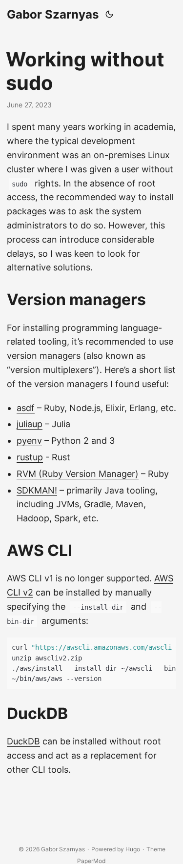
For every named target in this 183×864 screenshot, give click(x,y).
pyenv (29, 440)
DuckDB (23, 741)
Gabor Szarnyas (53, 14)
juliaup (29, 424)
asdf (26, 408)
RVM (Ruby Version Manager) (78, 474)
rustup (30, 457)
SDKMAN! (37, 490)
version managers (44, 355)
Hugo (132, 849)
